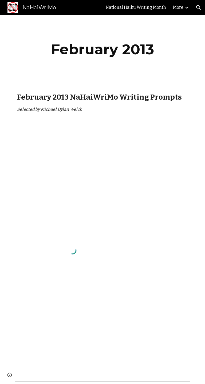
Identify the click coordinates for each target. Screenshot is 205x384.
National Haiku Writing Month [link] (136, 7)
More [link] (178, 7)
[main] (102, 49)
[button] (198, 7)
